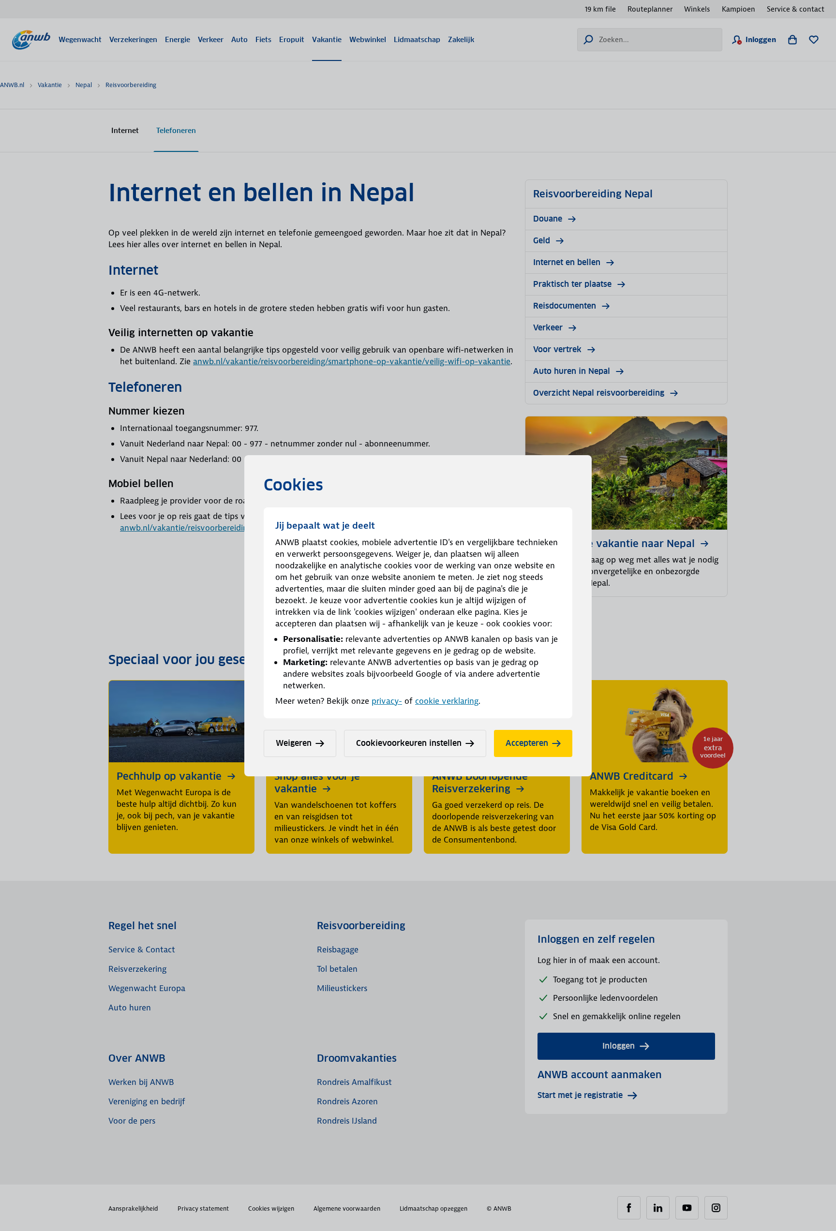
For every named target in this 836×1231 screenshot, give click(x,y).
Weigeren (294, 743)
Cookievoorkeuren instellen (409, 743)
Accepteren (527, 743)
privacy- (387, 701)
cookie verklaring (446, 701)
